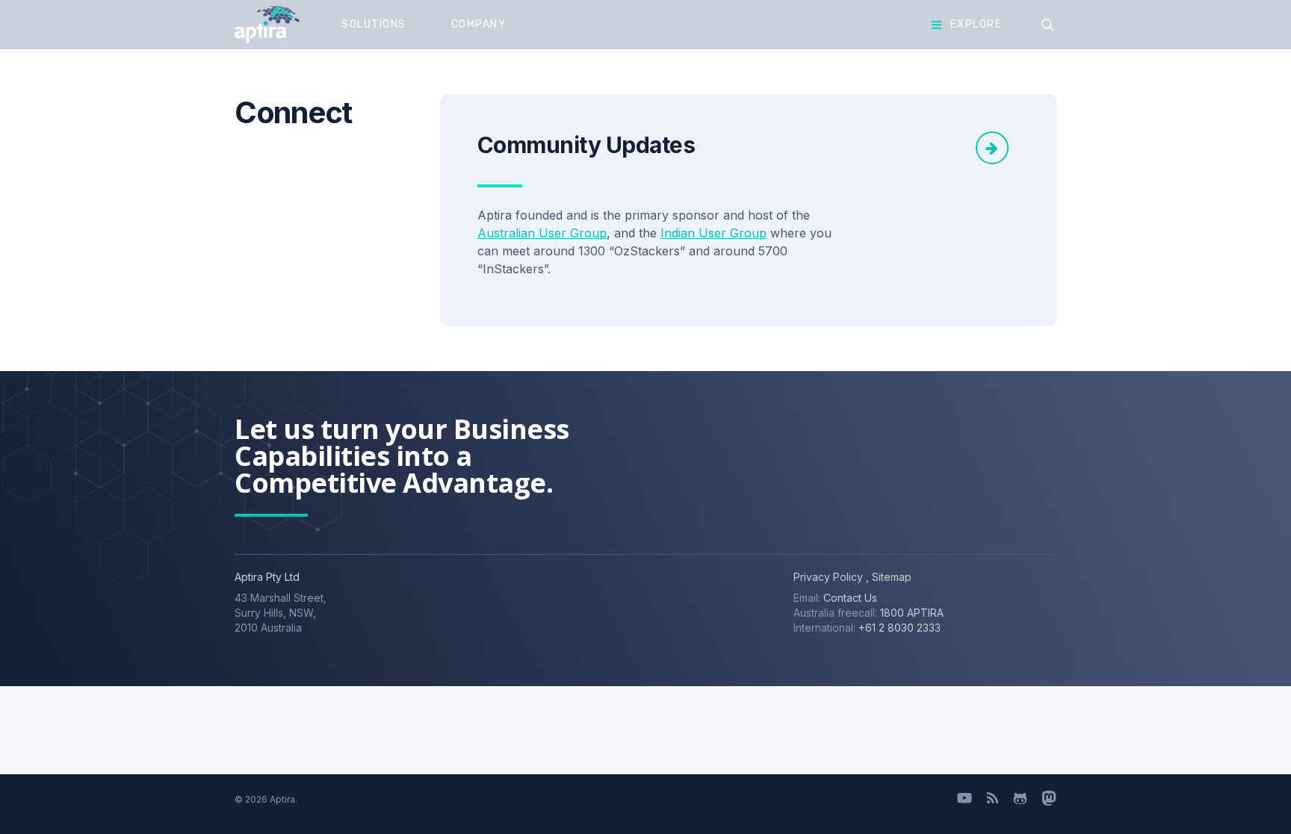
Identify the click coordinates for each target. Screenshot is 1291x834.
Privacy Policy (828, 576)
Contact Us (850, 597)
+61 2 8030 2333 (899, 627)
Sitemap (890, 576)
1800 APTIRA (912, 612)
